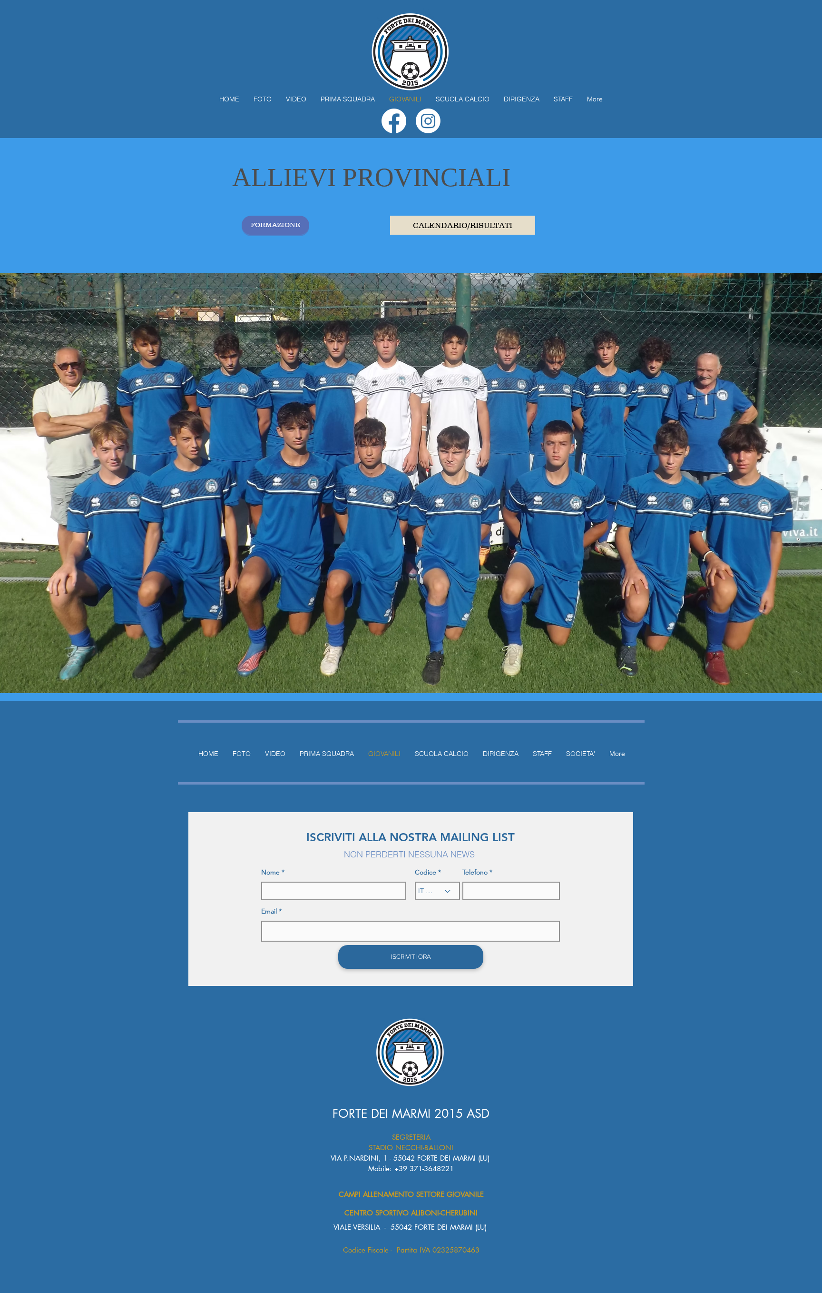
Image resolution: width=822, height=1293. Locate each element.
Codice (425, 872)
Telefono (475, 872)
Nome (270, 872)
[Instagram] (428, 121)
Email (269, 911)
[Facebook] (394, 121)
